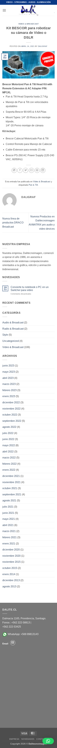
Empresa (14, 739)
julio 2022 (7, 433)
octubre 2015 (9, 568)
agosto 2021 (9, 500)
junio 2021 (8, 513)
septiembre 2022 (11, 421)
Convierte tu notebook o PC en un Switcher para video (30, 288)
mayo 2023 (8, 371)
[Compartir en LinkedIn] (42, 170)
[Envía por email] (31, 170)
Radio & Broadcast (13, 328)
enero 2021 (8, 543)
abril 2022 (8, 451)
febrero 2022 (9, 463)
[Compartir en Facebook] (19, 170)
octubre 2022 (9, 414)
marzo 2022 (9, 457)
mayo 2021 (8, 519)
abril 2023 (8, 378)
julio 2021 (7, 506)
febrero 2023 (9, 390)
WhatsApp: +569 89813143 (22, 634)
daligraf (42, 46)
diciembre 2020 (11, 549)
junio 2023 (8, 365)
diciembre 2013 (11, 580)
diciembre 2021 (11, 476)
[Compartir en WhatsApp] (14, 170)
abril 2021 (8, 525)
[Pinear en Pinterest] (37, 170)
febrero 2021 (9, 537)
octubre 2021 (9, 488)
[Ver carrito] (52, 10)
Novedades (27, 739)
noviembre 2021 (11, 482)
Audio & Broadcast (12, 322)
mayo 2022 (8, 445)
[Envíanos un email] (12, 642)
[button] (4, 10)
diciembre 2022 (11, 402)
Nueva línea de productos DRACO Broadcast (12, 222)
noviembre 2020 (11, 555)
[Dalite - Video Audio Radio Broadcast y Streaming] (28, 10)
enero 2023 (8, 396)
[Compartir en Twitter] (25, 170)
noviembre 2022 (11, 408)
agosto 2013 (9, 586)
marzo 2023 (9, 384)
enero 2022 (8, 469)
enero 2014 (8, 574)
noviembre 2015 (11, 561)
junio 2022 (8, 439)
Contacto (42, 739)
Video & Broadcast (28, 24)
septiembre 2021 (11, 494)
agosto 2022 (9, 427)
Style (5, 334)
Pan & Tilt (33, 185)
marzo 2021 (9, 531)
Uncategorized (10, 341)
